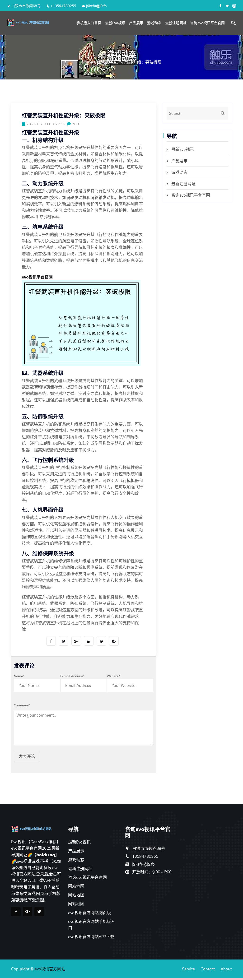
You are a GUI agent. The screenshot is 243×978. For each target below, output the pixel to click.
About (226, 968)
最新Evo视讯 (115, 23)
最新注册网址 (176, 23)
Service (188, 968)
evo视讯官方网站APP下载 (91, 936)
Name (19, 676)
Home (87, 62)
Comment (22, 705)
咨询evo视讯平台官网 (207, 23)
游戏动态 (154, 23)
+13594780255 (63, 6)
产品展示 (136, 23)
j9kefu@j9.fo (96, 6)
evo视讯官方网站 (50, 968)
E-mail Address (72, 676)
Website (113, 676)
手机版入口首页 (88, 23)
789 (75, 123)
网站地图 (76, 886)
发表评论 (27, 756)
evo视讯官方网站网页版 (89, 912)
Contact (208, 968)
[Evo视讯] (33, 22)
